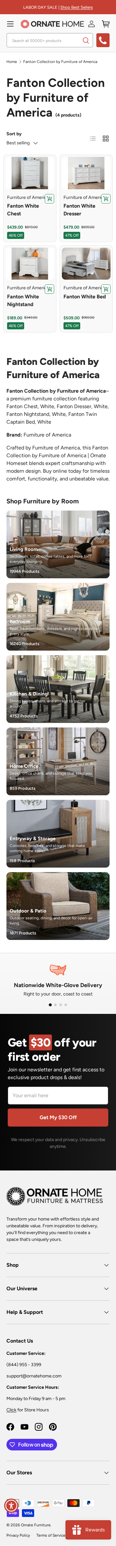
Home (11, 61)
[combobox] (49, 40)
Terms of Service (50, 1535)
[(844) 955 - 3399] (103, 40)
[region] (58, 979)
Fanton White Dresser (79, 210)
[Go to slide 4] (65, 1005)
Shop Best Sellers (76, 7)
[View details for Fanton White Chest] (29, 173)
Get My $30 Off (58, 1117)
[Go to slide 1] (50, 1004)
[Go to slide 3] (60, 1005)
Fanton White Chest (23, 210)
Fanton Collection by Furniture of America (60, 61)
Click (11, 1410)
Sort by (14, 134)
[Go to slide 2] (55, 1005)
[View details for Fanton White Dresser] (86, 173)
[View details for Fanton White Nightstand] (29, 263)
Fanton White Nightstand (23, 300)
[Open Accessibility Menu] (11, 1506)
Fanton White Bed (84, 297)
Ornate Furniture (36, 1525)
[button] (106, 24)
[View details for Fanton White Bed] (86, 263)
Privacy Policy (18, 1535)
